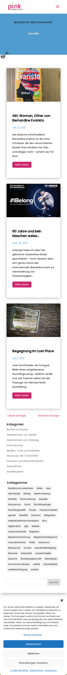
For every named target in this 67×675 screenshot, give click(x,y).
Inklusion (36, 515)
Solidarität (26, 553)
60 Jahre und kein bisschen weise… (26, 233)
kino (44, 520)
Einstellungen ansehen (33, 663)
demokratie (14, 493)
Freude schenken (48, 509)
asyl (48, 488)
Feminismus (14, 504)
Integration (49, 515)
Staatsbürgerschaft (30, 558)
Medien (35, 526)
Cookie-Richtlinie (19, 670)
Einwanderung (28, 499)
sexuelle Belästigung (45, 547)
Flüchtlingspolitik (17, 509)
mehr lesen (22, 164)
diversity (12, 499)
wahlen (35, 569)
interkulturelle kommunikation (23, 520)
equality (43, 499)
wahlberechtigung (17, 569)
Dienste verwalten (33, 634)
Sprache (12, 558)
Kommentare (15, 445)
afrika (40, 488)
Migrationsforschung (19, 537)
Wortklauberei (15, 471)
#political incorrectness (20, 488)
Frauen (32, 509)
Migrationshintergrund (45, 537)
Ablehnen (33, 653)
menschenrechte (17, 531)
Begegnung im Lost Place (33, 351)
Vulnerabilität (50, 564)
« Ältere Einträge (16, 415)
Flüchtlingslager (42, 504)
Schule (27, 547)
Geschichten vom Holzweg (23, 440)
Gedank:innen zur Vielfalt (21, 434)
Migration (34, 531)
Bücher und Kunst (17, 429)
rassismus (43, 542)
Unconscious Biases (19, 564)
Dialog (27, 493)
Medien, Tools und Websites (23, 450)
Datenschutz (36, 670)
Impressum (51, 670)
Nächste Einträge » (49, 415)
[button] (62, 600)
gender (12, 515)
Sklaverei (12, 553)
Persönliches (14, 466)
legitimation (14, 526)
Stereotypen (51, 558)
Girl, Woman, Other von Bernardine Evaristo (31, 118)
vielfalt (36, 564)
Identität (23, 515)
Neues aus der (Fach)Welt (22, 455)
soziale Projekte (43, 553)
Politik (32, 542)
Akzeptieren (33, 644)
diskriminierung (42, 493)
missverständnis (17, 542)
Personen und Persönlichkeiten (25, 461)
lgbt (26, 526)
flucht (27, 504)
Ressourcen (14, 547)
